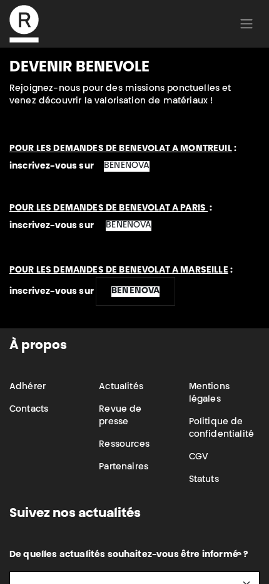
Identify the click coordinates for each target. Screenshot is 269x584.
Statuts (204, 480)
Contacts (28, 409)
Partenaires (123, 467)
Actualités (121, 387)
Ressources (124, 445)
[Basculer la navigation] (246, 24)
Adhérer (27, 387)
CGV (198, 457)
